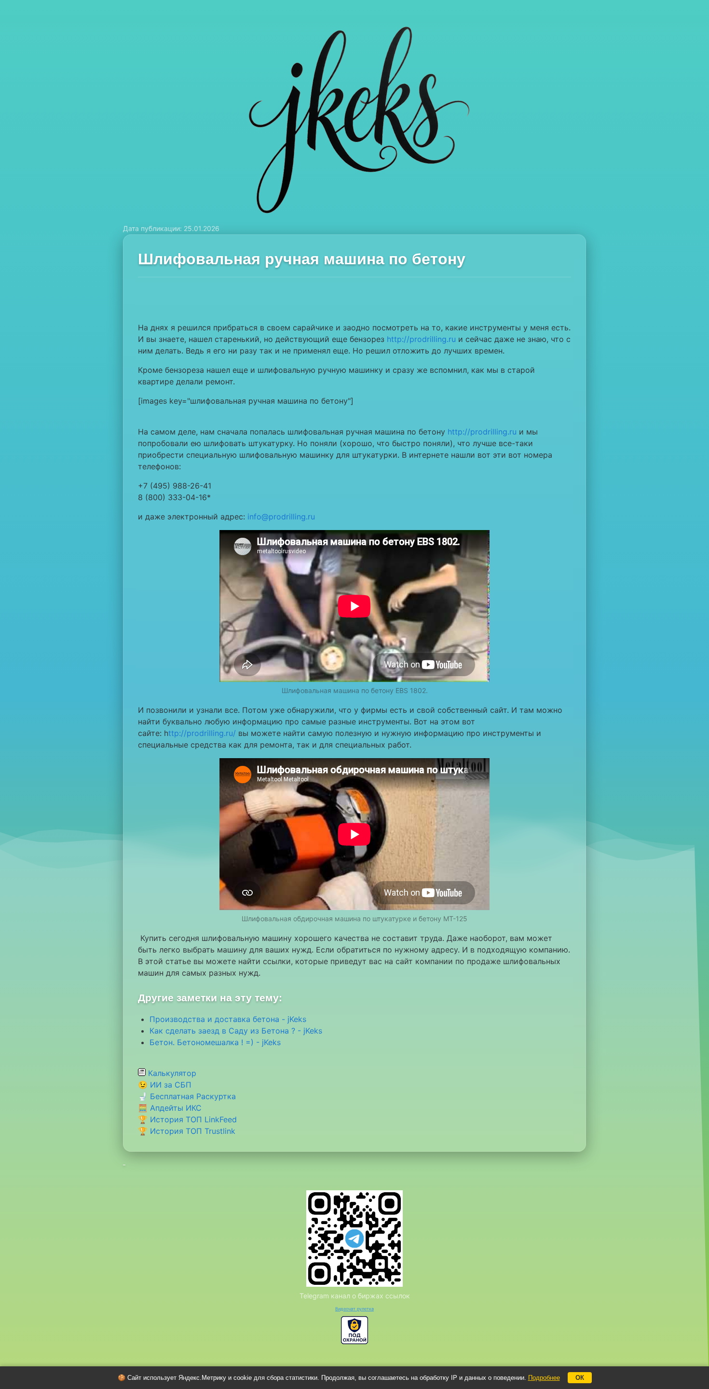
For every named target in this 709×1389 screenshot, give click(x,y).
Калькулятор (171, 1073)
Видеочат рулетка (354, 1308)
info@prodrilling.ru (281, 516)
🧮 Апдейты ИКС (170, 1108)
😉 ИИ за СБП (164, 1084)
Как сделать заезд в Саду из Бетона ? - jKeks (236, 1030)
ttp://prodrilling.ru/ (202, 733)
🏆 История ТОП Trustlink (186, 1131)
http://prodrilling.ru (421, 339)
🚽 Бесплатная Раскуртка (187, 1096)
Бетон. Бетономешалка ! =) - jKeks (215, 1042)
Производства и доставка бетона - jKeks (228, 1019)
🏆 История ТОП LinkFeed (187, 1119)
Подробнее (544, 1377)
